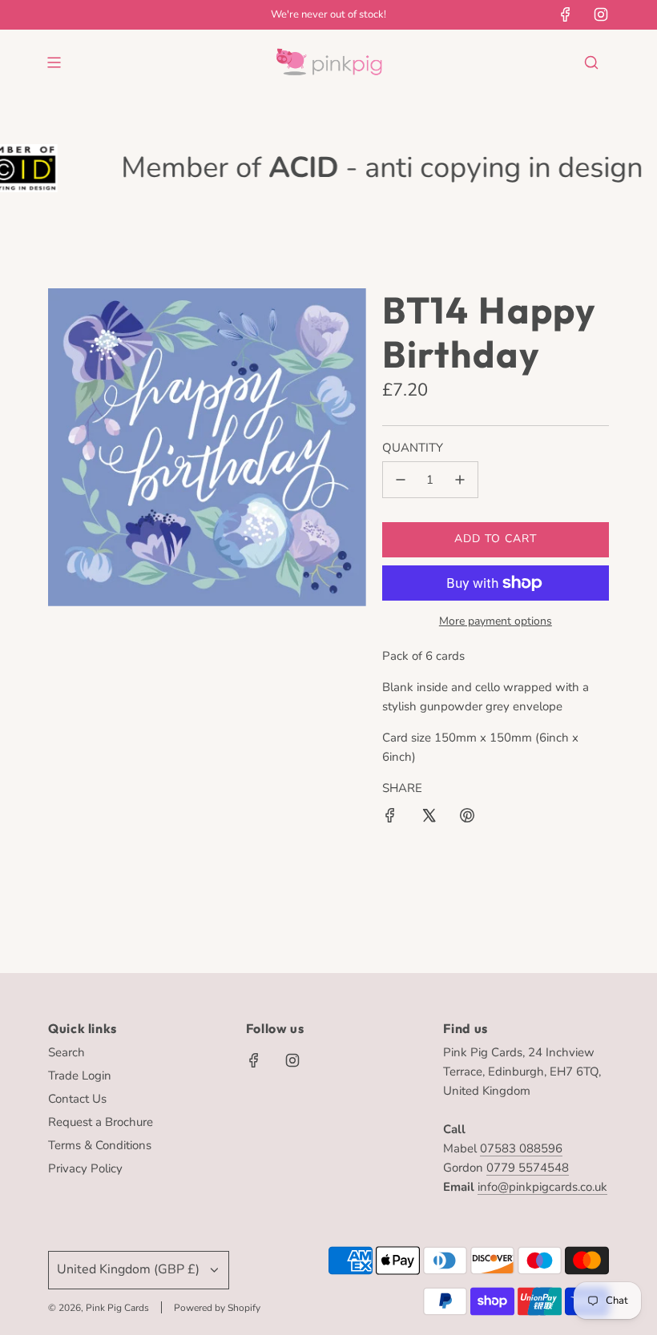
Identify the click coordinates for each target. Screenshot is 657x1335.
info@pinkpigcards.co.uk (542, 1187)
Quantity (412, 448)
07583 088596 (521, 1148)
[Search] (591, 62)
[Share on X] (428, 818)
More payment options (495, 621)
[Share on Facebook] (390, 818)
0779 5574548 (527, 1168)
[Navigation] (53, 62)
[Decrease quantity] (400, 479)
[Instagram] (601, 14)
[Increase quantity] (460, 479)
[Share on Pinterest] (467, 818)
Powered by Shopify (217, 1307)
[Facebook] (565, 14)
